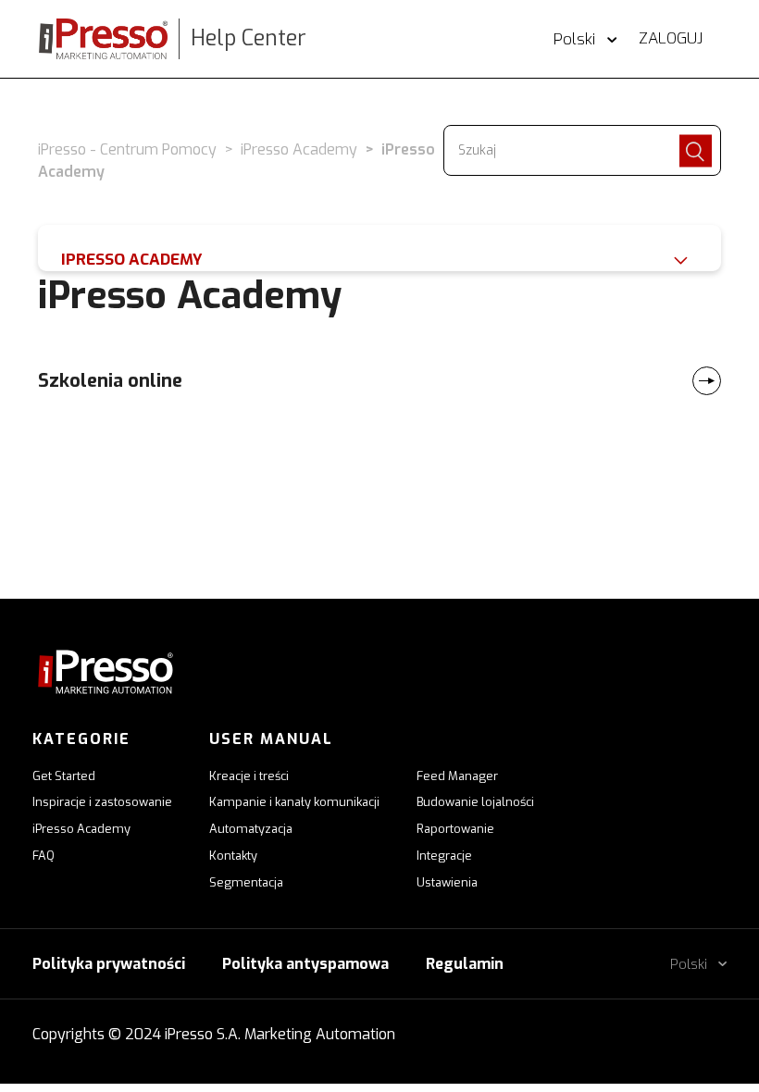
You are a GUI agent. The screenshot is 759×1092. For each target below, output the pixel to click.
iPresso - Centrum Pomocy (127, 149)
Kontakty (233, 855)
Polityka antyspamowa (305, 964)
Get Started (63, 776)
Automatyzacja (250, 829)
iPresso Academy (299, 149)
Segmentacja (246, 882)
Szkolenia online (110, 380)
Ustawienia (447, 882)
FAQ (43, 855)
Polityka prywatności (108, 964)
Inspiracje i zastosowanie (102, 802)
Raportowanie (455, 829)
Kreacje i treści (249, 776)
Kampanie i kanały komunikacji (294, 802)
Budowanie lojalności (475, 802)
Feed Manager (457, 776)
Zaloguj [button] (671, 38)
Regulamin (465, 964)
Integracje (444, 855)
